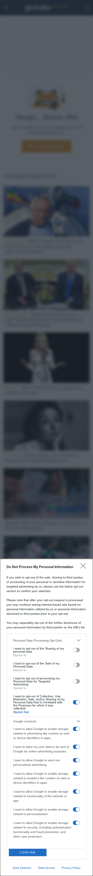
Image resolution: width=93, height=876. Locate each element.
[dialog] (46, 717)
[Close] (84, 567)
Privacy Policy (71, 868)
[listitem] (46, 640)
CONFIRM (28, 852)
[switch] (76, 650)
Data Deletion (22, 868)
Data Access (46, 868)
